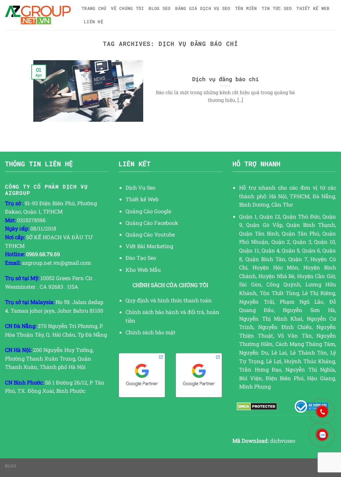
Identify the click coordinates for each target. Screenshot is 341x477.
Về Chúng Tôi (127, 8)
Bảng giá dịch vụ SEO (202, 8)
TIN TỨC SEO (277, 8)
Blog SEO (159, 8)
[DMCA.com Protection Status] (257, 406)
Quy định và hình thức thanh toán (169, 300)
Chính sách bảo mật (150, 332)
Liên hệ (93, 21)
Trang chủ (94, 8)
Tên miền (246, 8)
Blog (10, 465)
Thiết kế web (312, 8)
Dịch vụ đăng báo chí (225, 79)
